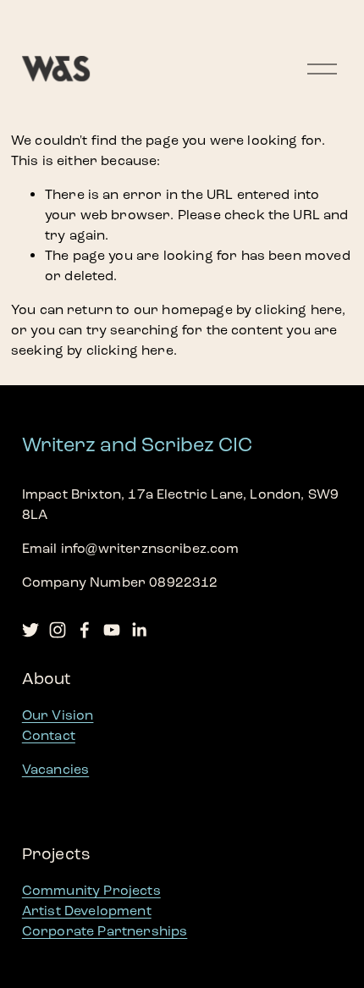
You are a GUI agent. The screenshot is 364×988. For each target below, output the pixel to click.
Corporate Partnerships (105, 931)
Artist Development (87, 910)
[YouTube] (111, 629)
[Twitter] (30, 629)
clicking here (298, 309)
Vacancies (55, 769)
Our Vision (58, 715)
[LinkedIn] (138, 629)
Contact (48, 735)
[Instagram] (57, 629)
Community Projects (91, 890)
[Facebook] (84, 629)
